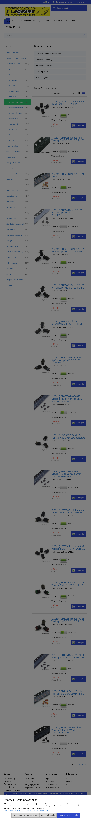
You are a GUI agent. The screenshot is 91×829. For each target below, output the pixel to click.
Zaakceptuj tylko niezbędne (25, 815)
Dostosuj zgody (48, 815)
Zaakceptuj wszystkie (68, 815)
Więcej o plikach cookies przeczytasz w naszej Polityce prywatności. (26, 810)
